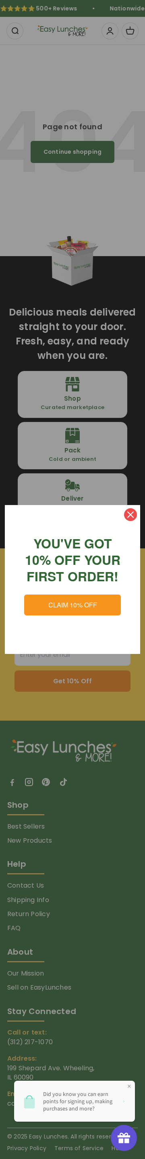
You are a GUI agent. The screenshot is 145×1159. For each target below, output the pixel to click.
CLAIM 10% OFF (72, 604)
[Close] (130, 514)
